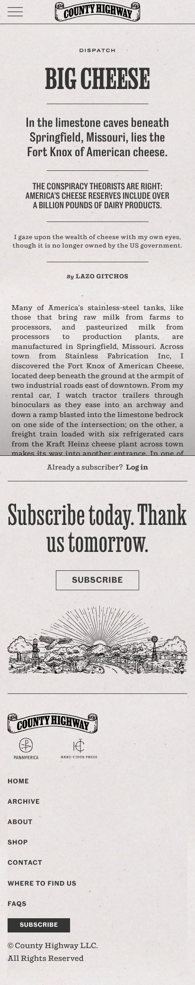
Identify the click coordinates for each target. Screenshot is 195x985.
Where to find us (42, 883)
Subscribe (97, 580)
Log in (137, 468)
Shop (18, 842)
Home (18, 781)
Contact (25, 863)
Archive (24, 802)
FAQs (17, 904)
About (20, 822)
